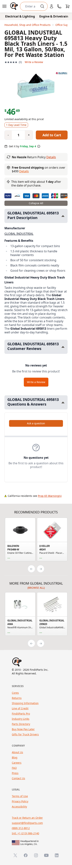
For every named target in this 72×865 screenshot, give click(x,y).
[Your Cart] (67, 6)
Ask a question (36, 423)
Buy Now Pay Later (23, 729)
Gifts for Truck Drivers (25, 734)
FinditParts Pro (21, 713)
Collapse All (36, 203)
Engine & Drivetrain (53, 16)
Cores (15, 692)
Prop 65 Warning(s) (49, 496)
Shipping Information (25, 703)
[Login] (51, 6)
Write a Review (34, 62)
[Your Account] (51, 6)
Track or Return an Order (27, 817)
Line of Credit (20, 708)
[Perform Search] (42, 6)
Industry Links (20, 719)
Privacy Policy (20, 801)
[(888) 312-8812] (59, 6)
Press (15, 773)
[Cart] (67, 6)
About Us (17, 752)
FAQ (14, 768)
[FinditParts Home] (14, 6)
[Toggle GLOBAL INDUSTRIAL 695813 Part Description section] (63, 216)
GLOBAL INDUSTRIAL (18, 234)
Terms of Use (20, 796)
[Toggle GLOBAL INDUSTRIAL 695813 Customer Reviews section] (63, 347)
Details (51, 157)
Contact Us (18, 778)
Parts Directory (21, 724)
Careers (16, 762)
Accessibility (19, 806)
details (24, 171)
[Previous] (31, 569)
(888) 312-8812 (21, 828)
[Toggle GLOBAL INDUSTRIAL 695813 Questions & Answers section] (63, 402)
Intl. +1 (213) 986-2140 (25, 833)
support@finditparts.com (27, 823)
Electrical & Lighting (20, 16)
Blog (14, 757)
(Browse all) (36, 587)
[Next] (40, 569)
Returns (17, 698)
